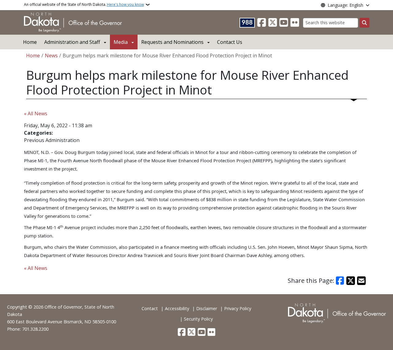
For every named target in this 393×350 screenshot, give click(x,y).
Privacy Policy (237, 308)
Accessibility (177, 308)
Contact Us (229, 42)
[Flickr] (294, 22)
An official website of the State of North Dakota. (84, 4)
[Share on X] (351, 280)
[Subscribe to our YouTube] (283, 22)
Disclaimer (206, 308)
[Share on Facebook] (340, 280)
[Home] (73, 21)
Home (30, 42)
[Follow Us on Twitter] (272, 22)
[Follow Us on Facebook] (261, 22)
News (51, 55)
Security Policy (198, 319)
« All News (35, 113)
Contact (150, 308)
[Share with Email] (361, 280)
